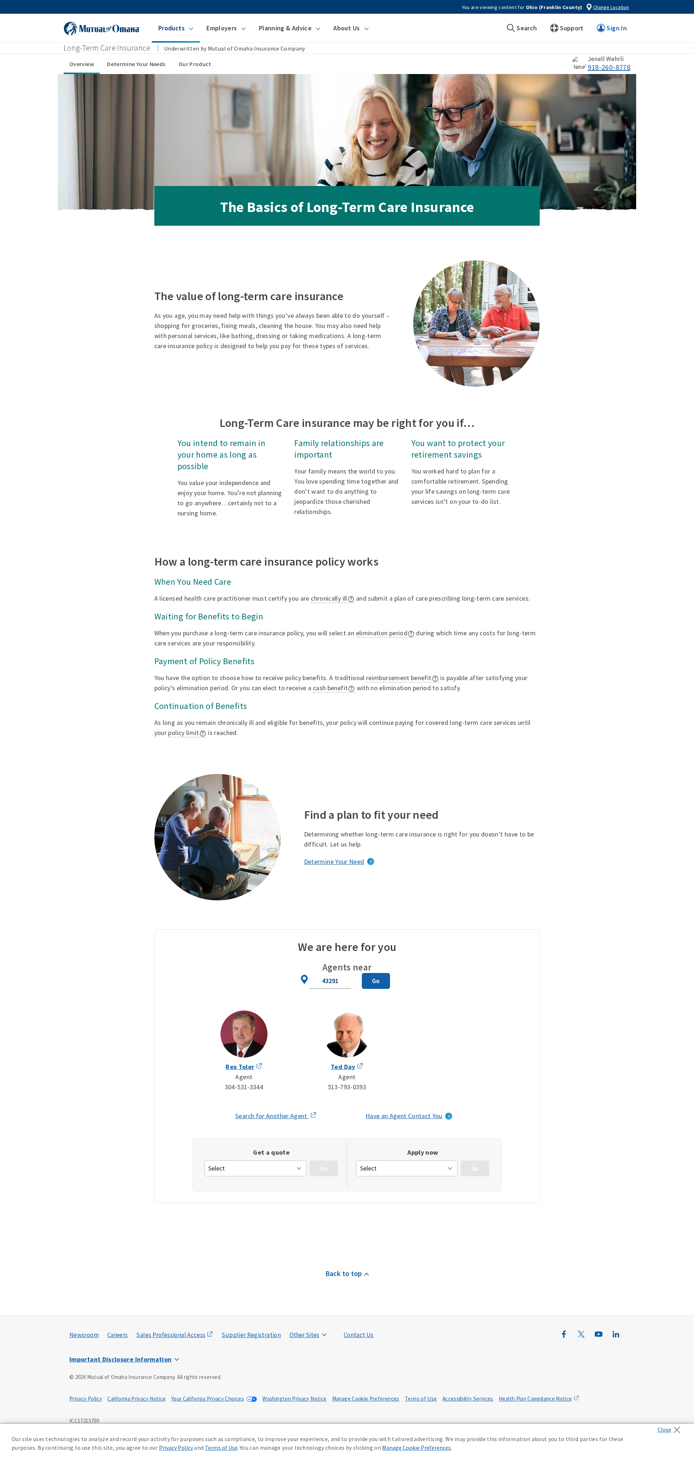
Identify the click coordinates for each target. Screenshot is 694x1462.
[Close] (670, 1427)
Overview (81, 64)
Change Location (611, 7)
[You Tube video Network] (598, 1338)
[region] (347, 1443)
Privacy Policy (85, 1398)
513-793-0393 (347, 1087)
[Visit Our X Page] (581, 1338)
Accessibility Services (467, 1398)
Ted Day (343, 1067)
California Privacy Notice (136, 1398)
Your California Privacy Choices (207, 1398)
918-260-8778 (609, 67)
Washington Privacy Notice (294, 1398)
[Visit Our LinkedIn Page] (616, 1338)
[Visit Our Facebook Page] (564, 1338)
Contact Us (359, 1335)
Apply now (422, 1152)
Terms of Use (421, 1398)
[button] (176, 28)
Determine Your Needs (136, 64)
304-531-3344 (244, 1087)
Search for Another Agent (276, 1116)
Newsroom (84, 1335)
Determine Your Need (334, 861)
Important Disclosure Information (120, 1359)
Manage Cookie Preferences (365, 1398)
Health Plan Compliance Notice (535, 1398)
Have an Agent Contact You (403, 1116)
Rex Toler (240, 1067)
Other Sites (304, 1335)
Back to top (343, 1273)
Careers (117, 1335)
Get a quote (271, 1152)
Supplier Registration (251, 1335)
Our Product (195, 64)
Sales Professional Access (170, 1335)
